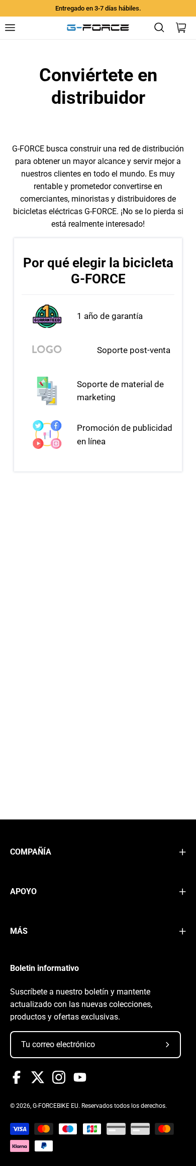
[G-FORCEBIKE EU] (98, 27)
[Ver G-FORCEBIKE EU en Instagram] (58, 1077)
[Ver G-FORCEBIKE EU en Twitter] (37, 1077)
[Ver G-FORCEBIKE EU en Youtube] (79, 1077)
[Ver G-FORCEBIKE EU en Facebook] (16, 1077)
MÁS (19, 931)
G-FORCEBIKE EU (55, 1105)
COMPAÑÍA (30, 852)
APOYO (23, 891)
